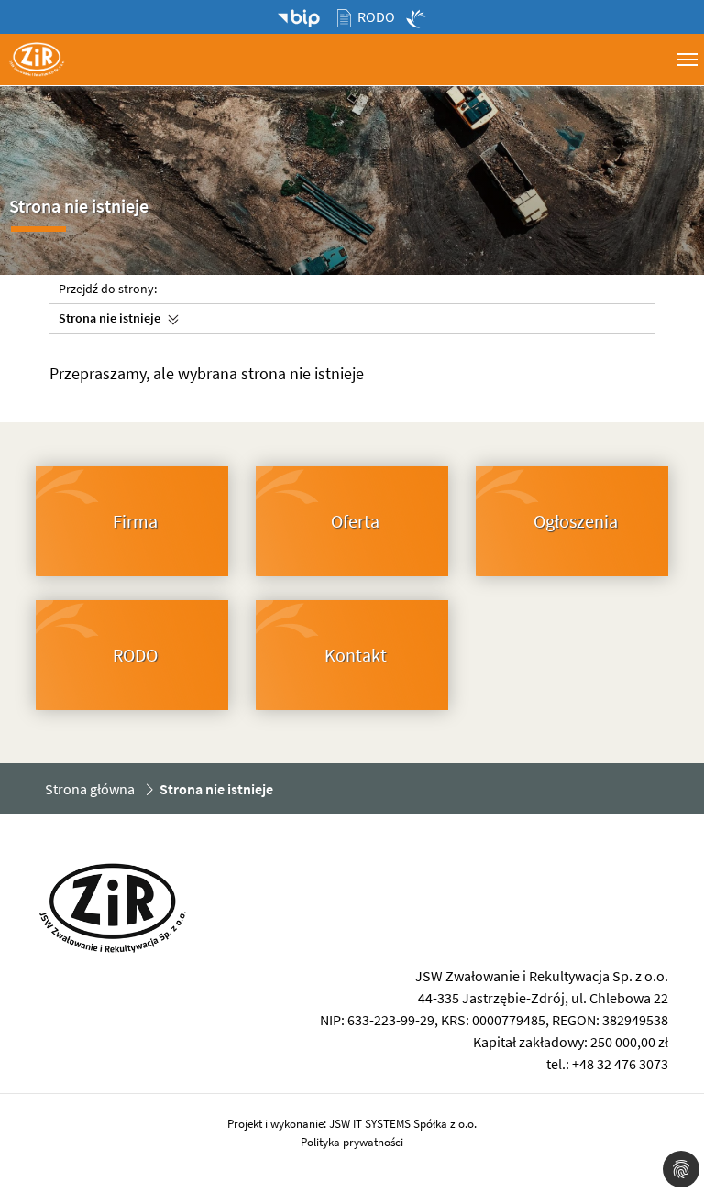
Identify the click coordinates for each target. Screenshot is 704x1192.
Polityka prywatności (352, 1142)
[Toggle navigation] (687, 58)
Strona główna (90, 789)
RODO (376, 16)
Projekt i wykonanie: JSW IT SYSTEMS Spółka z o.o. (352, 1124)
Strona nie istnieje (109, 318)
